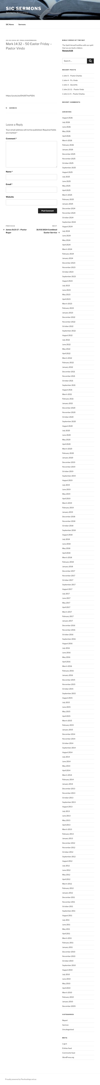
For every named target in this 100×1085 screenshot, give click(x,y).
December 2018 (68, 517)
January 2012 (67, 893)
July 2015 (66, 702)
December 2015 (68, 680)
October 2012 (67, 852)
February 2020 (68, 453)
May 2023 (66, 294)
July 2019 (66, 485)
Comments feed (68, 1053)
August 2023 (67, 281)
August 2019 (67, 480)
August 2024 (67, 226)
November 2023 (68, 267)
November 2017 (68, 576)
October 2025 (67, 163)
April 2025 (66, 190)
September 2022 (69, 331)
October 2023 (67, 272)
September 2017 (68, 585)
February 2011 (67, 943)
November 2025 (68, 159)
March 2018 (67, 557)
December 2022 (68, 317)
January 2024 (67, 258)
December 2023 (68, 263)
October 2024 (67, 217)
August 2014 (67, 752)
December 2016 (68, 625)
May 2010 (66, 983)
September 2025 (69, 168)
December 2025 (68, 154)
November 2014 (68, 739)
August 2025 (67, 172)
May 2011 (66, 929)
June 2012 (66, 870)
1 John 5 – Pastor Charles (72, 76)
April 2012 (66, 879)
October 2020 (68, 417)
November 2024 (68, 213)
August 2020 (67, 426)
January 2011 (67, 947)
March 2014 (67, 775)
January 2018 (67, 566)
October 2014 (67, 743)
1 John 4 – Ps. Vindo (70, 80)
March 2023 (67, 304)
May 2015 (66, 711)
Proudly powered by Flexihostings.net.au (20, 1079)
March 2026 (67, 140)
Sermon (13, 108)
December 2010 (68, 952)
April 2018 (66, 553)
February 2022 (68, 362)
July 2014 (66, 757)
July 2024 (66, 231)
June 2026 (66, 127)
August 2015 (67, 698)
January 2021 (67, 403)
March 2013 (67, 829)
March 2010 (67, 992)
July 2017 (66, 594)
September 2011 (68, 911)
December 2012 (68, 843)
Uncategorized (68, 1029)
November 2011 (68, 902)
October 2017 (67, 580)
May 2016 (66, 657)
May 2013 (66, 820)
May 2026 (66, 131)
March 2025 (67, 195)
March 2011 (67, 938)
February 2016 (68, 671)
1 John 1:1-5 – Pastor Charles (73, 94)
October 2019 (67, 471)
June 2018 (66, 544)
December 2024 (68, 208)
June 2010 (66, 979)
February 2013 (68, 834)
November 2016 (68, 630)
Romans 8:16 (67, 51)
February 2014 (68, 779)
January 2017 (67, 621)
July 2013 (66, 811)
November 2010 (68, 956)
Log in (64, 1044)
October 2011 (67, 906)
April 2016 (66, 662)
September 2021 (68, 385)
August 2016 (67, 643)
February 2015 (68, 725)
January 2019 (67, 512)
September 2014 (69, 748)
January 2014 (67, 784)
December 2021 (68, 372)
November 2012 (68, 847)
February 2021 (68, 399)
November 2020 (68, 412)
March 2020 (67, 449)
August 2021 (67, 390)
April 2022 (66, 353)
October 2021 (67, 381)
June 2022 (66, 344)
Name (9, 172)
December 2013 (68, 789)
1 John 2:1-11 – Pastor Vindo (73, 89)
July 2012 (66, 866)
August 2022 (67, 335)
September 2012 (68, 857)
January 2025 (67, 204)
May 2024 (66, 240)
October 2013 (67, 798)
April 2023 (66, 299)
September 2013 (69, 802)
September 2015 (69, 693)
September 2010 (69, 965)
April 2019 (66, 498)
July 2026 (66, 122)
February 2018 (68, 562)
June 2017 (66, 598)
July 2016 (66, 648)
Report (65, 1020)
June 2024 (66, 236)
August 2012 (67, 861)
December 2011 (68, 897)
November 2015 (68, 684)
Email (9, 184)
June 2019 (66, 489)
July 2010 (66, 974)
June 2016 (66, 653)
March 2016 (67, 666)
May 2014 (66, 766)
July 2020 (66, 430)
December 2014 (68, 734)
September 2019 (69, 476)
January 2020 (67, 458)
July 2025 (66, 177)
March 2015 (67, 721)
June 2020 (66, 435)
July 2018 (66, 539)
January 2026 (67, 149)
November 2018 (68, 521)
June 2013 (66, 816)
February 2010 (68, 997)
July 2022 (66, 340)
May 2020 (66, 440)
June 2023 (66, 290)
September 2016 (69, 639)
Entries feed (67, 1048)
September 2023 (69, 276)
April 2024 (66, 245)
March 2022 (67, 358)
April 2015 (66, 716)
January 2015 (67, 730)
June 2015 (66, 707)
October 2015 (67, 689)
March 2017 (67, 612)
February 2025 (68, 199)
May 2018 (66, 548)
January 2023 (67, 313)
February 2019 (68, 508)
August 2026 (67, 118)
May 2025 (66, 186)
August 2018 (67, 535)
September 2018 (69, 530)
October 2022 (67, 326)
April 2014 (66, 770)
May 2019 (66, 494)
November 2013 (68, 793)
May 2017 (66, 603)
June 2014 (66, 761)
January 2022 (67, 367)
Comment (11, 138)
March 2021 (67, 394)
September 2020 (69, 421)
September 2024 (69, 222)
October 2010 (67, 961)
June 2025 (66, 181)
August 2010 (67, 970)
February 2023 (68, 308)
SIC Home (10, 24)
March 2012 (67, 884)
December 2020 (68, 408)
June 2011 (66, 925)
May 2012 (66, 875)
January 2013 (67, 838)
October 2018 (67, 526)
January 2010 (67, 1002)
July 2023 (66, 285)
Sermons (22, 24)
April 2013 (66, 825)
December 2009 (68, 1006)
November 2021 (68, 376)
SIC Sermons (23, 8)
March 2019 (67, 503)
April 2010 (66, 988)
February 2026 (68, 145)
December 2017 (68, 571)
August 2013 (67, 807)
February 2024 (68, 254)
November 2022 (68, 322)
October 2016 (67, 634)
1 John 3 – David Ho (69, 85)
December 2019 (68, 462)
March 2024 (67, 249)
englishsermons (28, 40)
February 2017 (68, 616)
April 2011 (66, 934)
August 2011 (67, 915)
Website (10, 197)
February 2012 (68, 888)
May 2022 (66, 349)
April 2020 (66, 444)
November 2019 (68, 467)
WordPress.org (68, 1057)
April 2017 (66, 607)
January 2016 (67, 675)
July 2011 (66, 920)
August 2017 (67, 589)
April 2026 (66, 136)
